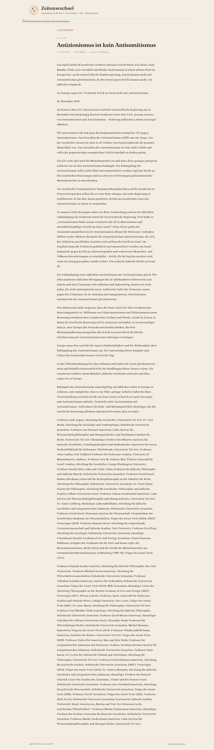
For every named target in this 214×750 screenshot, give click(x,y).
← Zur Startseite (65, 29)
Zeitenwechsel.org (176, 743)
